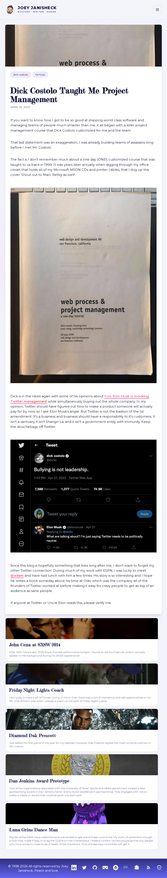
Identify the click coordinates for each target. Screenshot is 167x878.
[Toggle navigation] (157, 9)
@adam (17, 575)
